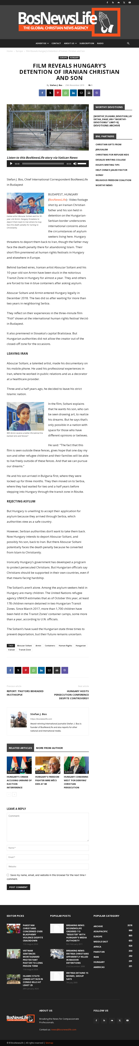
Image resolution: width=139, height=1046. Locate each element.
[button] (128, 43)
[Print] (89, 92)
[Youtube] (129, 2)
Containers (50, 645)
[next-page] (14, 794)
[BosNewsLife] (69, 22)
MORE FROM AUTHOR (49, 748)
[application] (48, 163)
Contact (56, 43)
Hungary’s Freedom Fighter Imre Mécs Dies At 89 (47, 780)
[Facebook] (107, 2)
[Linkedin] (73, 92)
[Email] (81, 92)
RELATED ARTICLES (20, 748)
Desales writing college (111, 159)
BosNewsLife (57, 200)
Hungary (74, 57)
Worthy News (104, 185)
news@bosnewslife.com (63, 1029)
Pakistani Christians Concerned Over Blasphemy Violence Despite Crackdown (33, 933)
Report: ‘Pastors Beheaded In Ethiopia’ (25, 692)
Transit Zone (25, 649)
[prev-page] (9, 794)
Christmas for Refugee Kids (112, 154)
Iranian (11, 649)
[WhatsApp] (65, 92)
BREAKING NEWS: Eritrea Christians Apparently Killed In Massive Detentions (77, 956)
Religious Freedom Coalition (113, 180)
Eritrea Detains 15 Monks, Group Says (77, 976)
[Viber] (96, 92)
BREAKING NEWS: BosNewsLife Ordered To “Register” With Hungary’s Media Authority (76, 933)
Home (10, 51)
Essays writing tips (108, 164)
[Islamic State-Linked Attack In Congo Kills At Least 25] (13, 979)
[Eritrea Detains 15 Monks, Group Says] (57, 976)
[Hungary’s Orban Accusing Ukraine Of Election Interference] (19, 765)
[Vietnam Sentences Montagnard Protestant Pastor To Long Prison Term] (13, 954)
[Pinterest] (57, 92)
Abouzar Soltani (24, 645)
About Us (69, 43)
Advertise (41, 43)
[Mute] (75, 163)
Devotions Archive (107, 125)
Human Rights (65, 645)
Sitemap (49, 1042)
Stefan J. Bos (56, 85)
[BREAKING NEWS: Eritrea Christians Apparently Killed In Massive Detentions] (57, 954)
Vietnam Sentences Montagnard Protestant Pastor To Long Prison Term (33, 958)
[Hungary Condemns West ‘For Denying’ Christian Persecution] (76, 765)
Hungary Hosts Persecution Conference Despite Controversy (71, 694)
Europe (19, 51)
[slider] (82, 163)
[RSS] (112, 2)
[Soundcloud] (118, 2)
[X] (124, 2)
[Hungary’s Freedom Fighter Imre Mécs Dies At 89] (47, 765)
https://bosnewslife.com (41, 719)
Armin (38, 645)
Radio (100, 43)
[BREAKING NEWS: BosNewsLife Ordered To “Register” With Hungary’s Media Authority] (57, 928)
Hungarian (81, 645)
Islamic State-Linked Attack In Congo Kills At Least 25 (33, 980)
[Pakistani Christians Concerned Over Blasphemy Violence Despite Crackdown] (13, 928)
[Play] (11, 163)
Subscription (87, 43)
